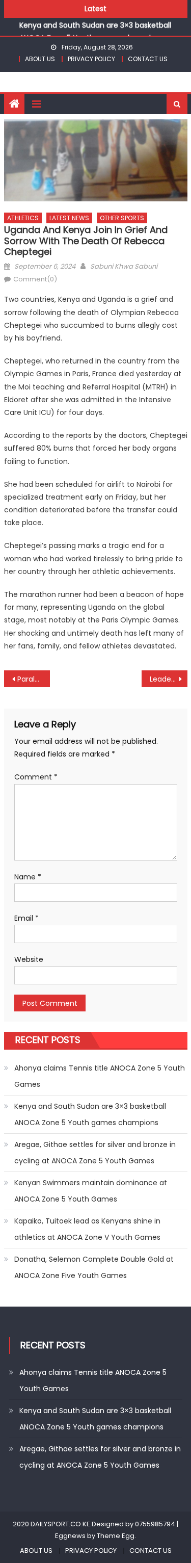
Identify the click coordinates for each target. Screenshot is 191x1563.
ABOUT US (40, 59)
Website (28, 959)
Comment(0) (35, 279)
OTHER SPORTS (122, 218)
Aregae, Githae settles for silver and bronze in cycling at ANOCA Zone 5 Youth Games (95, 1152)
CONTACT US (148, 59)
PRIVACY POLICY (91, 59)
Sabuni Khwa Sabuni (123, 266)
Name (27, 877)
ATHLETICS (23, 218)
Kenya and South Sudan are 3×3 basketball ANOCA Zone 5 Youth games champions (90, 1114)
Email (26, 918)
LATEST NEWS (69, 218)
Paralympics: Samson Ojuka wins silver (33, 679)
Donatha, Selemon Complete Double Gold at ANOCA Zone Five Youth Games (94, 1267)
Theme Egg (115, 1536)
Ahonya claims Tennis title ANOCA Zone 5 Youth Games (99, 1076)
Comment (36, 777)
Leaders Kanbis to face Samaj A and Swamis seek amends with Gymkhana (168, 679)
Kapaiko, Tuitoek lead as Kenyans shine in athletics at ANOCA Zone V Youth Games (87, 1229)
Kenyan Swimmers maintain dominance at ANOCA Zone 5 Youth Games (90, 1191)
